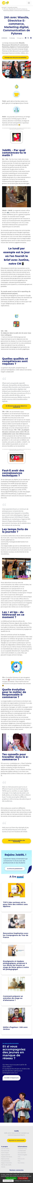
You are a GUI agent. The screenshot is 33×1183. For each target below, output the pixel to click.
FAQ (19, 1160)
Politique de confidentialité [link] (22, 1180)
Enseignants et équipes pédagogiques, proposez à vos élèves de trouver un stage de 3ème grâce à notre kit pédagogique (16, 965)
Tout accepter (11, 1178)
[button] (15, 57)
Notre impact (5, 1152)
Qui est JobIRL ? (5, 1148)
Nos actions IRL (5, 1150)
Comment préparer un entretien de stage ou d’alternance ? (13, 998)
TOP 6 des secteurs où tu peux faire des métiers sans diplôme (15, 904)
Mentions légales (22, 1154)
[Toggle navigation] (28, 3)
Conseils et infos (12, 7)
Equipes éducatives (6, 1156)
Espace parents (5, 1154)
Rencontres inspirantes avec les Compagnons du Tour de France (15, 935)
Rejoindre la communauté (16, 1140)
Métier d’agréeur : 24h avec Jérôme (15, 1028)
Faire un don (21, 1158)
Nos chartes (21, 1162)
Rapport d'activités (6, 1162)
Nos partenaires (5, 1160)
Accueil (4, 7)
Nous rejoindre (22, 1152)
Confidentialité (22, 1150)
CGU (19, 1156)
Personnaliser (8, 1180)
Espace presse (5, 1158)
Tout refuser (23, 1178)
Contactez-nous (22, 1148)
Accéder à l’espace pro (11, 1078)
